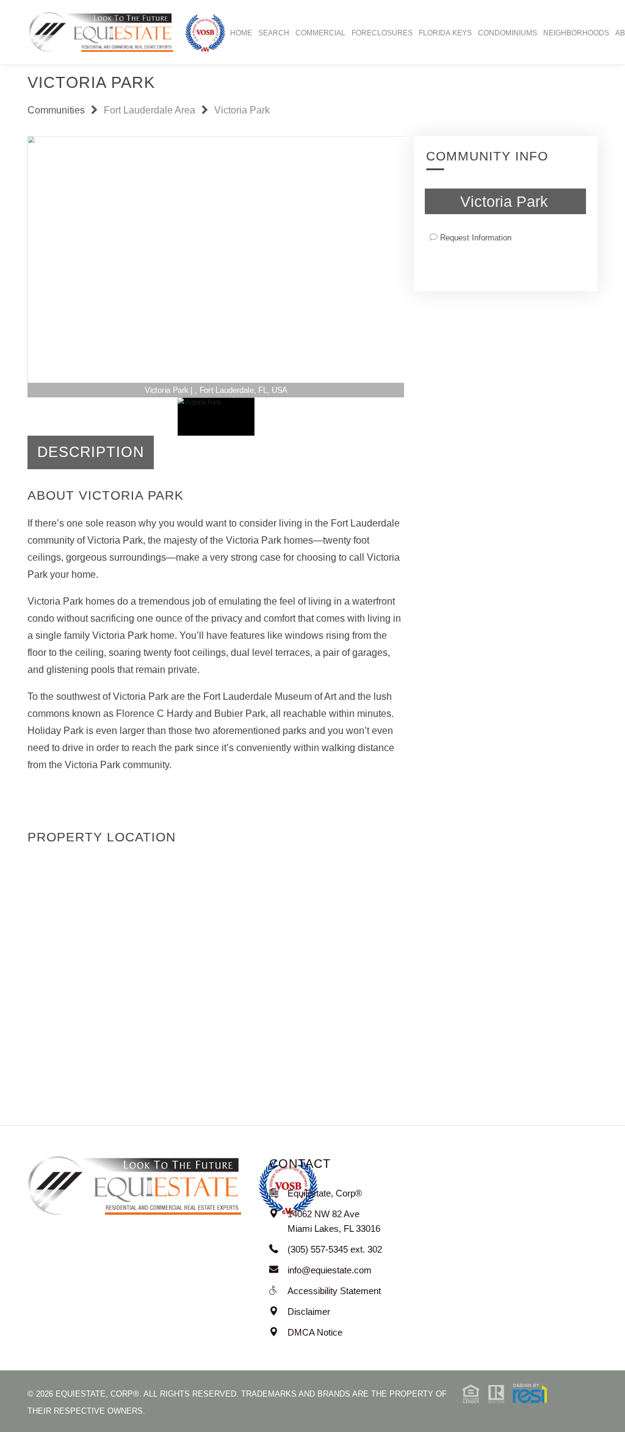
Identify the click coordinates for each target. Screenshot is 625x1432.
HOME (241, 33)
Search (273, 33)
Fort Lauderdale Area (149, 110)
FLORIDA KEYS (445, 33)
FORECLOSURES (382, 33)
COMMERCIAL (320, 33)
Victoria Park (242, 110)
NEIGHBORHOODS (576, 33)
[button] (505, 1392)
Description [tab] (90, 452)
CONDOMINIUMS (507, 33)
